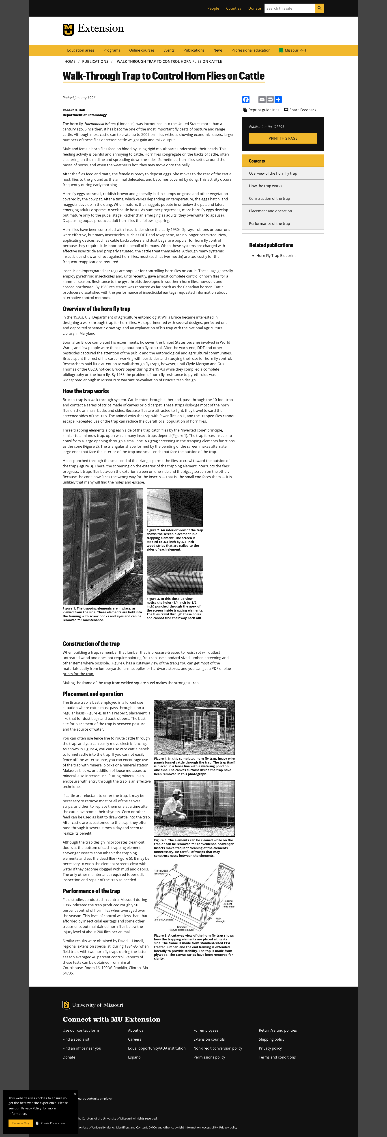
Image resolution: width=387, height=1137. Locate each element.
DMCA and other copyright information (174, 1127)
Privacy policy (270, 1048)
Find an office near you (82, 1048)
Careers (134, 1039)
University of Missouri (97, 1005)
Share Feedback (303, 109)
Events (169, 50)
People (213, 8)
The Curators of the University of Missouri (104, 1118)
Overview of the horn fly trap (273, 173)
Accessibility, (210, 1127)
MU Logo (66, 1005)
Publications (194, 50)
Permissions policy (209, 1057)
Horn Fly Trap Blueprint (276, 255)
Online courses (142, 50)
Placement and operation (270, 210)
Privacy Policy (31, 1108)
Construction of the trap (269, 198)
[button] (50, 1123)
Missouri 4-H (295, 50)
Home (69, 61)
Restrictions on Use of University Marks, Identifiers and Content (105, 1127)
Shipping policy (271, 1039)
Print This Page (283, 138)
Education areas (81, 50)
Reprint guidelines (264, 109)
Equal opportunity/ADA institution (157, 1048)
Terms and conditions (277, 1057)
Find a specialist (76, 1039)
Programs (111, 50)
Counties (233, 8)
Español (135, 1057)
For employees (206, 1030)
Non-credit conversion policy (218, 1048)
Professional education (251, 50)
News (218, 50)
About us (135, 1030)
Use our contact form (81, 1030)
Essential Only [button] (21, 1123)
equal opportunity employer (94, 1098)
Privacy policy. (228, 1127)
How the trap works (265, 185)
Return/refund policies (278, 1030)
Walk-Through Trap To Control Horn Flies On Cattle (169, 61)
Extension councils (209, 1039)
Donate (254, 8)
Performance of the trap (269, 223)
